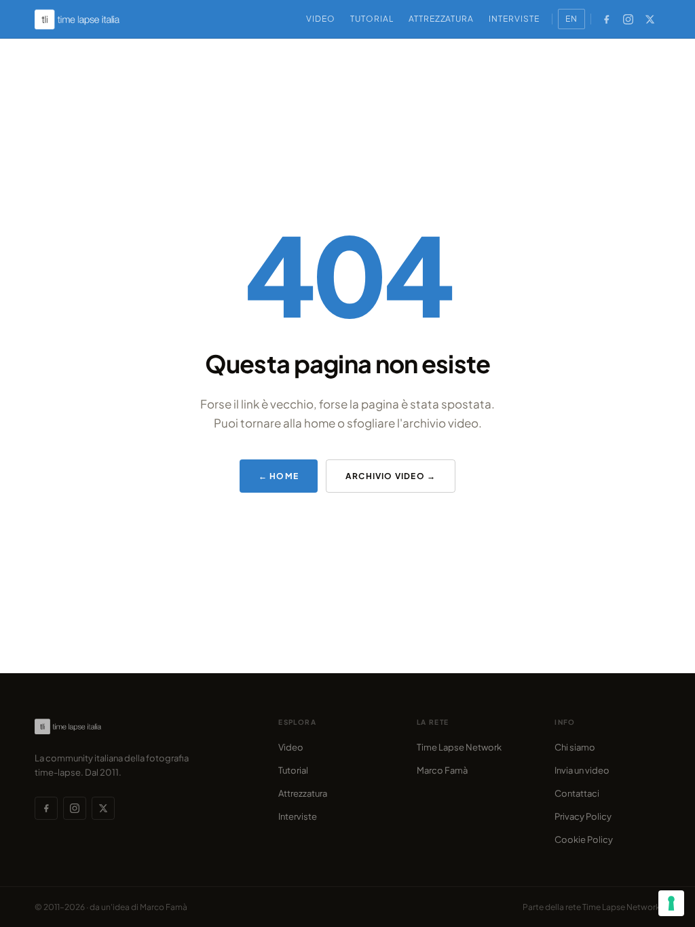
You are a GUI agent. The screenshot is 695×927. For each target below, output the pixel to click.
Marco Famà (442, 770)
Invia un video (582, 770)
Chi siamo (575, 747)
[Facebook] (607, 19)
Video (320, 19)
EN (571, 19)
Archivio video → (390, 476)
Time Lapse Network (459, 747)
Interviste (514, 19)
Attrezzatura (441, 19)
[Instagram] (628, 19)
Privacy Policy (583, 816)
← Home (279, 476)
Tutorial (372, 19)
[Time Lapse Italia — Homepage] (85, 19)
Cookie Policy (584, 839)
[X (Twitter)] (650, 19)
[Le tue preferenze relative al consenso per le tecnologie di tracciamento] (671, 903)
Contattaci (577, 793)
